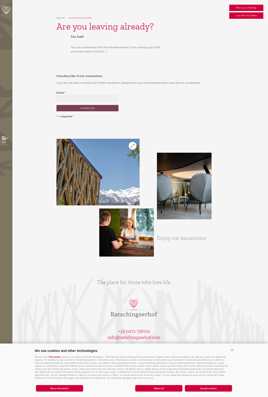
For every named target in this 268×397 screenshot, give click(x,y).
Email (60, 92)
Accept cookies (208, 388)
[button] (232, 350)
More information (60, 388)
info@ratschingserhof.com (134, 337)
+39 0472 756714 (134, 331)
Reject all (159, 388)
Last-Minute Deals (246, 15)
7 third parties (54, 357)
